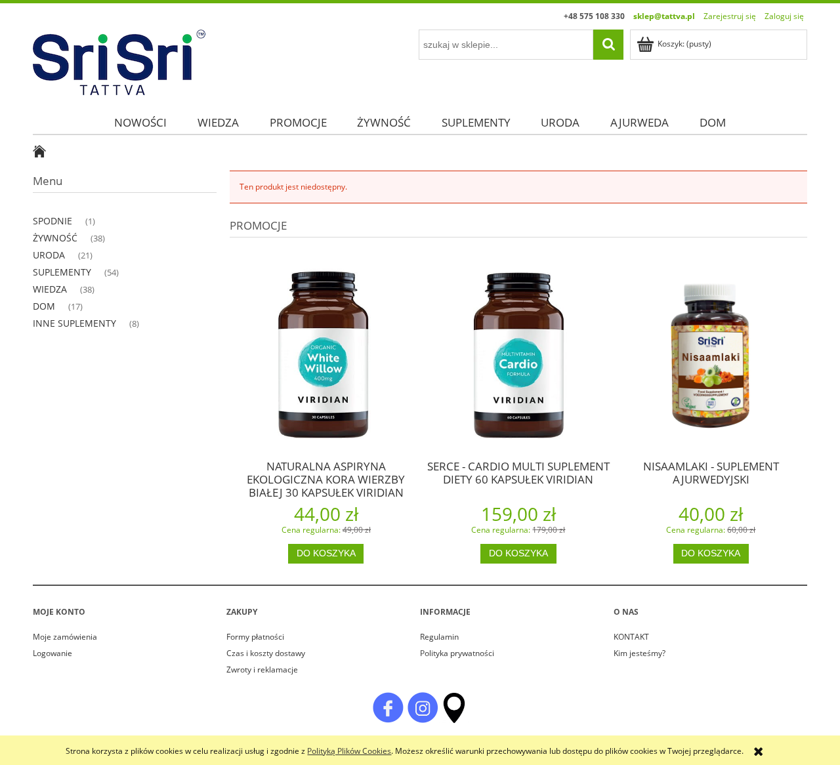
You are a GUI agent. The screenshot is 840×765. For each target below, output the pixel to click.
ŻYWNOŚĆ (55, 238)
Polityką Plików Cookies (349, 750)
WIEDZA (50, 289)
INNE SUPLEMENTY (74, 323)
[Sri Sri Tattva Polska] (387, 707)
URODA (49, 255)
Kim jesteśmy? (639, 653)
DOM (44, 306)
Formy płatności (255, 636)
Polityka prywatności (457, 653)
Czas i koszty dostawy (265, 653)
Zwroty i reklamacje (262, 669)
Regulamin (439, 636)
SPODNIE (52, 221)
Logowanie (52, 653)
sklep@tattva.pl (664, 16)
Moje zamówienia (65, 636)
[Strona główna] (119, 60)
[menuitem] (140, 122)
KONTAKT (631, 636)
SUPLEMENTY (62, 272)
